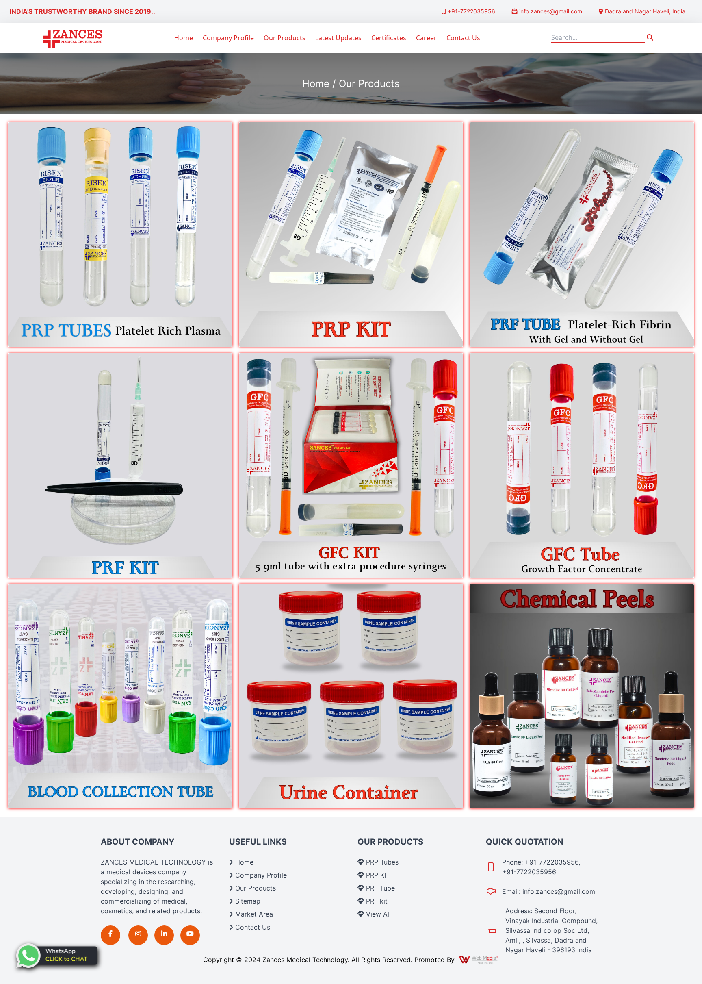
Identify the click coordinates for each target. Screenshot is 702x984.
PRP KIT (377, 875)
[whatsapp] (57, 955)
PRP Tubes (381, 862)
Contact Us (463, 37)
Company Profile (228, 37)
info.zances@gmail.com (550, 11)
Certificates (388, 37)
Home (183, 37)
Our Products (285, 37)
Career (426, 37)
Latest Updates (338, 37)
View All (377, 914)
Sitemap (246, 901)
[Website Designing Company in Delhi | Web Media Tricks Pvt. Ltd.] (479, 959)
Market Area (253, 914)
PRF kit (376, 901)
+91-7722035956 (470, 11)
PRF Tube (379, 888)
